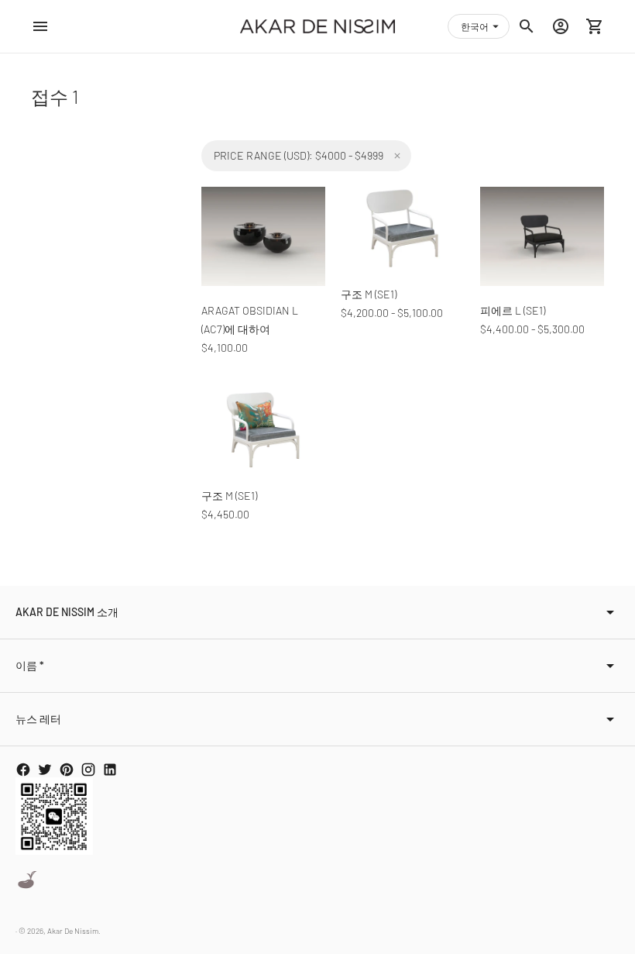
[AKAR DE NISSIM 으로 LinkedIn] (110, 769)
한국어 (475, 26)
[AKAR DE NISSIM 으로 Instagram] (88, 769)
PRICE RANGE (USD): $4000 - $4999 (298, 155)
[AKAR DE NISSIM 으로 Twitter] (45, 769)
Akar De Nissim (72, 930)
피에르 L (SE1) (512, 310)
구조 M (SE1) (368, 294)
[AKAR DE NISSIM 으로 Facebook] (23, 769)
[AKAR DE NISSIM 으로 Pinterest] (66, 769)
